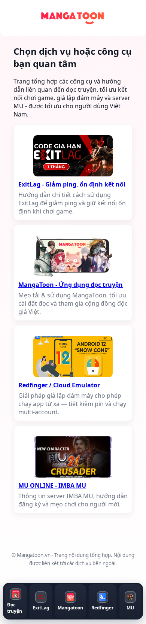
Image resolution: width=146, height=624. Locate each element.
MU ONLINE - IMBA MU (52, 485)
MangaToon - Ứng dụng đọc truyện (70, 285)
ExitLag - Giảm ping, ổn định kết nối (71, 184)
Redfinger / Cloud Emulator (59, 385)
